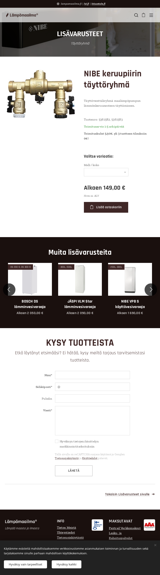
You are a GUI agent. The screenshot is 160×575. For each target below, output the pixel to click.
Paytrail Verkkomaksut (125, 528)
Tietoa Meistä (66, 527)
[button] (136, 15)
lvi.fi (86, 3)
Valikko (151, 15)
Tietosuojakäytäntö (67, 458)
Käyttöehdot (89, 458)
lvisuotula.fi (98, 3)
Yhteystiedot (66, 532)
